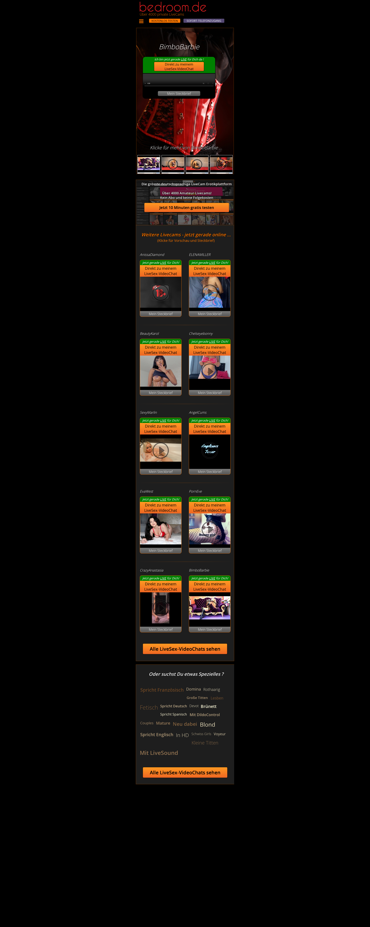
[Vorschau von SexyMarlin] (160, 464)
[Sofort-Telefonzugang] (147, 19)
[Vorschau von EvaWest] (160, 543)
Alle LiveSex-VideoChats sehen (185, 649)
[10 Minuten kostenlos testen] (145, 19)
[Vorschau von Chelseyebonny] (209, 372)
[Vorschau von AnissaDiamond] (160, 306)
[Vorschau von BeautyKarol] (160, 385)
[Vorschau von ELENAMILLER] (209, 306)
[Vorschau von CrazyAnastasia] (160, 622)
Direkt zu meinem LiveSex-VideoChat (179, 66)
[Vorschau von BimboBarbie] (209, 622)
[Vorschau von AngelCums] (209, 464)
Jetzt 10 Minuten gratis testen (186, 207)
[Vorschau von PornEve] (209, 543)
